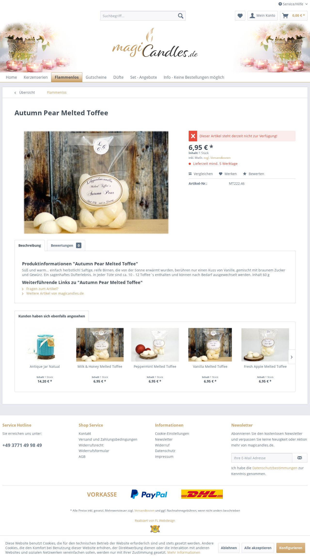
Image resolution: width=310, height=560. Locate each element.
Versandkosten (144, 510)
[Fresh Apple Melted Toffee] (265, 345)
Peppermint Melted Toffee (155, 366)
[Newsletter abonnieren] (299, 458)
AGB (82, 456)
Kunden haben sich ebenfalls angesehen (51, 316)
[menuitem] (143, 16)
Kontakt (85, 433)
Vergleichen (203, 173)
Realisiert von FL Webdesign (155, 520)
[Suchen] (181, 16)
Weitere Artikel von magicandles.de (54, 293)
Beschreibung (29, 245)
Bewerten (256, 173)
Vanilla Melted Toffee (210, 366)
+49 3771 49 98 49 (22, 445)
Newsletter (164, 439)
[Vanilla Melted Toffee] (210, 345)
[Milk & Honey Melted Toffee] (100, 345)
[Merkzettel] (240, 16)
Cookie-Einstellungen (172, 433)
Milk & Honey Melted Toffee (100, 366)
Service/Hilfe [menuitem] (293, 4)
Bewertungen (65, 245)
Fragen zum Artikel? (41, 288)
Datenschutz (165, 450)
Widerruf (162, 445)
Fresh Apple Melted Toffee (265, 366)
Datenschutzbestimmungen (274, 468)
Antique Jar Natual (45, 366)
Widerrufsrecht (91, 445)
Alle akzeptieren (257, 547)
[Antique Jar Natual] (45, 345)
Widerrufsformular (94, 450)
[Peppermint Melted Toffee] (155, 345)
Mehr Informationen (183, 552)
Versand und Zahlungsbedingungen (108, 439)
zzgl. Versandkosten (217, 158)
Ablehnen (229, 547)
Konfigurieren (290, 547)
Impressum (164, 456)
